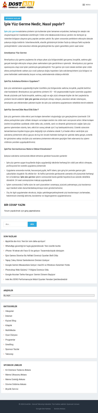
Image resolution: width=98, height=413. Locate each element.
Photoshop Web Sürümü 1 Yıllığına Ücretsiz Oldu (27, 270)
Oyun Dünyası (11, 335)
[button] (87, 5)
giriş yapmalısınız (32, 211)
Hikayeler (9, 311)
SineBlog (9, 344)
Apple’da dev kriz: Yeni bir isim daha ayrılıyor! (25, 241)
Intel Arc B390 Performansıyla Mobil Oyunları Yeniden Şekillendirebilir (36, 279)
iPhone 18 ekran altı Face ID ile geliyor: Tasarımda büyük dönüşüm (34, 251)
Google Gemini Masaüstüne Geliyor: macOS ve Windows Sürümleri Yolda (37, 265)
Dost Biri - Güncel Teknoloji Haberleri (37, 404)
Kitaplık (8, 325)
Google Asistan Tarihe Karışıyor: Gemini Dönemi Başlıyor (30, 274)
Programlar (10, 340)
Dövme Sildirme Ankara (15, 384)
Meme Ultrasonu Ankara (16, 374)
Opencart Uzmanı (73, 404)
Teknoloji (9, 354)
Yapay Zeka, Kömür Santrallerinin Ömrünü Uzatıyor (27, 260)
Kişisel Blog (10, 320)
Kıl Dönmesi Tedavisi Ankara (18, 370)
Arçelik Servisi (11, 389)
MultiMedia (10, 330)
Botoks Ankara (59, 409)
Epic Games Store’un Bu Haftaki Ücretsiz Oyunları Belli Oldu (31, 255)
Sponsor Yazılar (12, 18)
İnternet (8, 316)
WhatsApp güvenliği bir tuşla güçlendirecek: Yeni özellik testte (33, 246)
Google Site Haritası (43, 409)
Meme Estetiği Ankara (15, 379)
